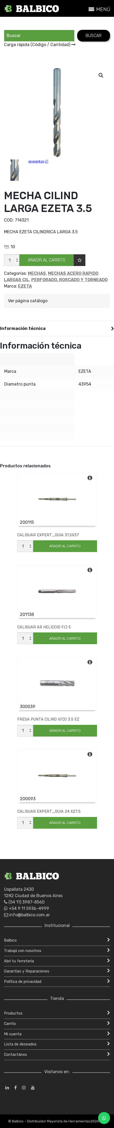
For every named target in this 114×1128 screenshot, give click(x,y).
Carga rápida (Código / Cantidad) (37, 44)
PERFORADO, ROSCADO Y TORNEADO (69, 279)
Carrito (10, 1023)
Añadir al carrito (46, 260)
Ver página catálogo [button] (27, 300)
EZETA (25, 286)
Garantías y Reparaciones (26, 971)
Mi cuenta (12, 1034)
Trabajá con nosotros (22, 951)
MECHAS (37, 273)
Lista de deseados (20, 1044)
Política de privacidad (22, 981)
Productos (13, 1013)
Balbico (10, 940)
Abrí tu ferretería (19, 961)
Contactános (15, 1054)
